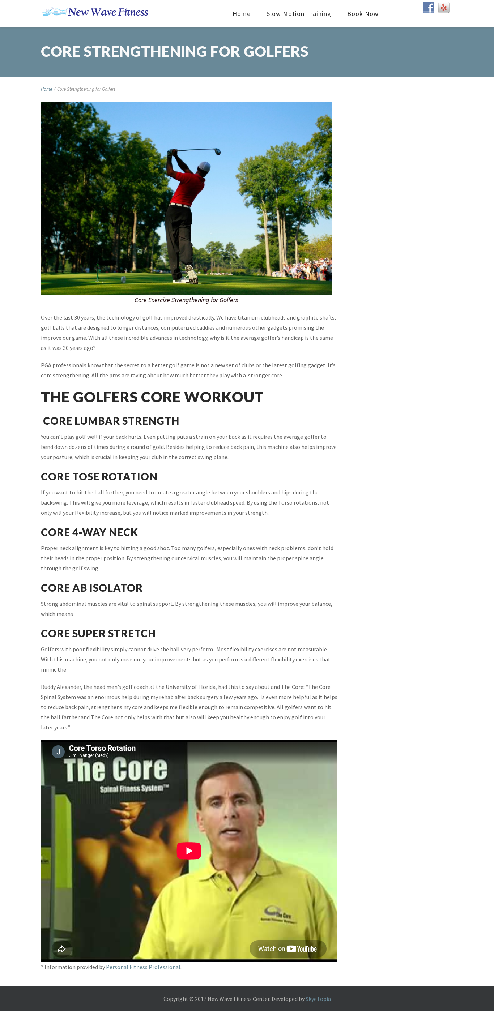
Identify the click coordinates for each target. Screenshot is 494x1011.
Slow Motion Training (299, 13)
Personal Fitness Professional (143, 967)
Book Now (363, 13)
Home (242, 13)
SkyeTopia (318, 998)
